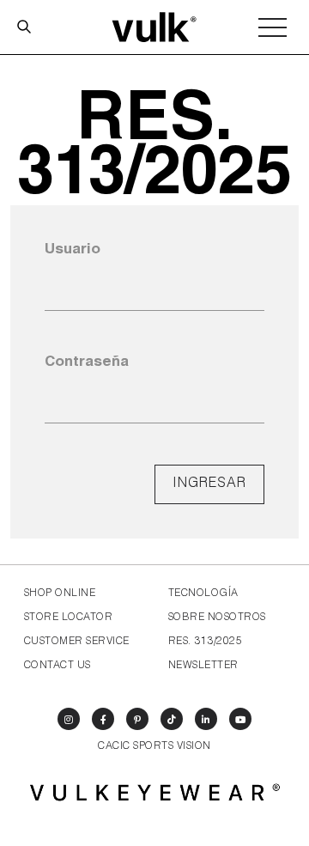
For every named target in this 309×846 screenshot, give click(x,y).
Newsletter (203, 665)
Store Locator (68, 617)
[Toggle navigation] (272, 27)
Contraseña (87, 363)
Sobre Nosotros (217, 617)
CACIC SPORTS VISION (154, 746)
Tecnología (203, 593)
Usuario (72, 250)
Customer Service (77, 641)
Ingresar (209, 484)
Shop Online (59, 593)
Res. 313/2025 (205, 641)
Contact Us (57, 665)
